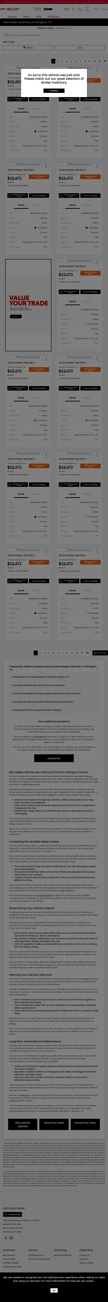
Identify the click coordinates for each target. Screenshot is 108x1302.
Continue (54, 90)
